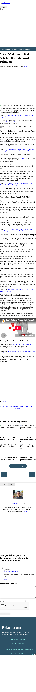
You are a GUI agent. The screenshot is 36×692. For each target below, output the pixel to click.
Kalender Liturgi (20, 654)
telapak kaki (23, 158)
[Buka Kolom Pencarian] (1, 9)
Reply (5, 579)
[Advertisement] (18, 29)
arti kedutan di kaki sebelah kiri (13, 122)
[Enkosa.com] (5, 3)
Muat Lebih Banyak (18, 466)
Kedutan (5, 402)
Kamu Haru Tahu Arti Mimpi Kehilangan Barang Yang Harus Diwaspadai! (16, 184)
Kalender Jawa (7, 650)
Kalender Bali (29, 650)
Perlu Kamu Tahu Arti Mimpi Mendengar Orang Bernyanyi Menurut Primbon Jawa (16, 230)
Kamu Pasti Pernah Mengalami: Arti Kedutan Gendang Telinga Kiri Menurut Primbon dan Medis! (17, 150)
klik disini (24, 511)
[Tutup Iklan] (35, 654)
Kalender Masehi (18, 650)
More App (30, 654)
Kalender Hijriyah (8, 654)
